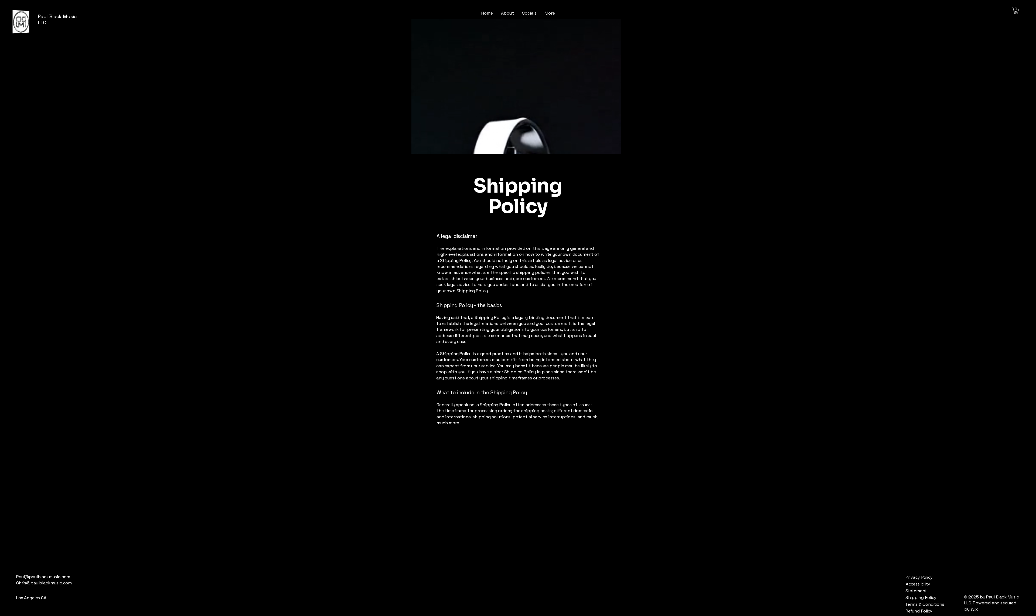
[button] (1016, 11)
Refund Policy (918, 611)
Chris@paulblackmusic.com (44, 583)
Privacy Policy (919, 577)
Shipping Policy (920, 597)
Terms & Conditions (924, 604)
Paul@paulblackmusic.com (43, 577)
